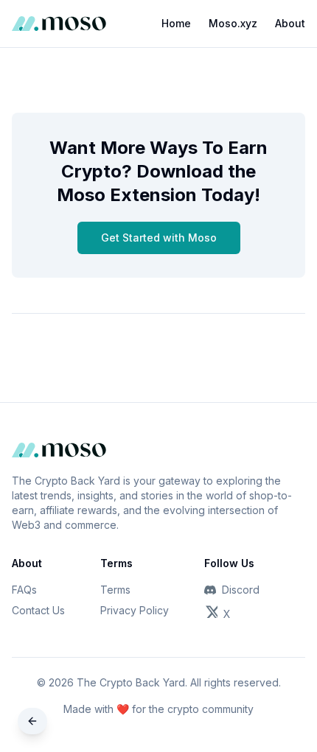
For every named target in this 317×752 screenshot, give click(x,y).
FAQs (24, 589)
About (290, 23)
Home (176, 23)
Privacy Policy (134, 610)
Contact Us (38, 610)
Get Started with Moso (159, 237)
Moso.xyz (233, 23)
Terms (115, 589)
